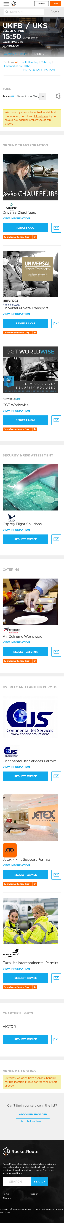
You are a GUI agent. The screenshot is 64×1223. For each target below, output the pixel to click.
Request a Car (25, 227)
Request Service (25, 539)
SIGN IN (41, 3)
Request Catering (25, 651)
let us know (41, 116)
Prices (7, 96)
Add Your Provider (33, 1114)
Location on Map (13, 54)
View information (17, 218)
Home (6, 1193)
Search (40, 1181)
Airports (55, 11)
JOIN (55, 3)
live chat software (32, 1121)
